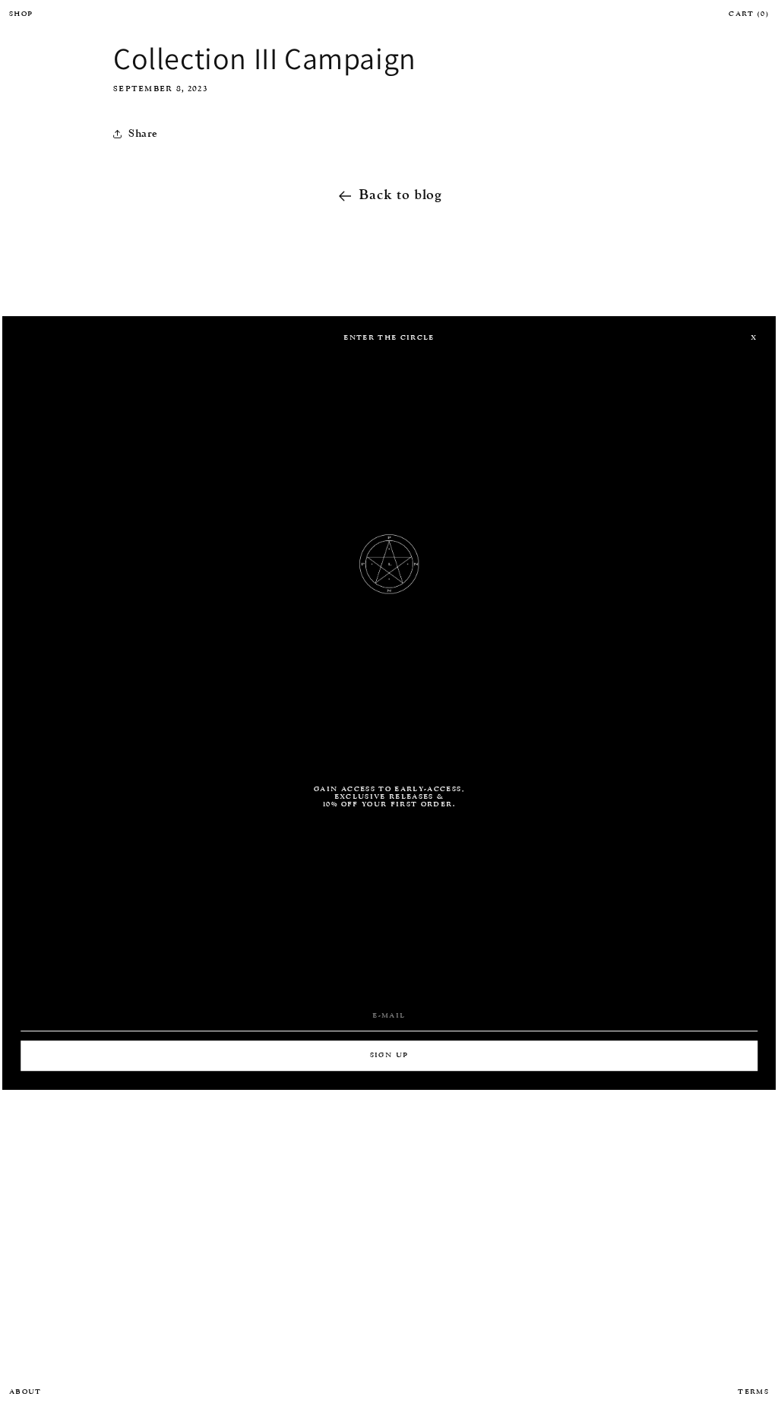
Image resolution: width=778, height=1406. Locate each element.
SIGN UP (389, 1056)
